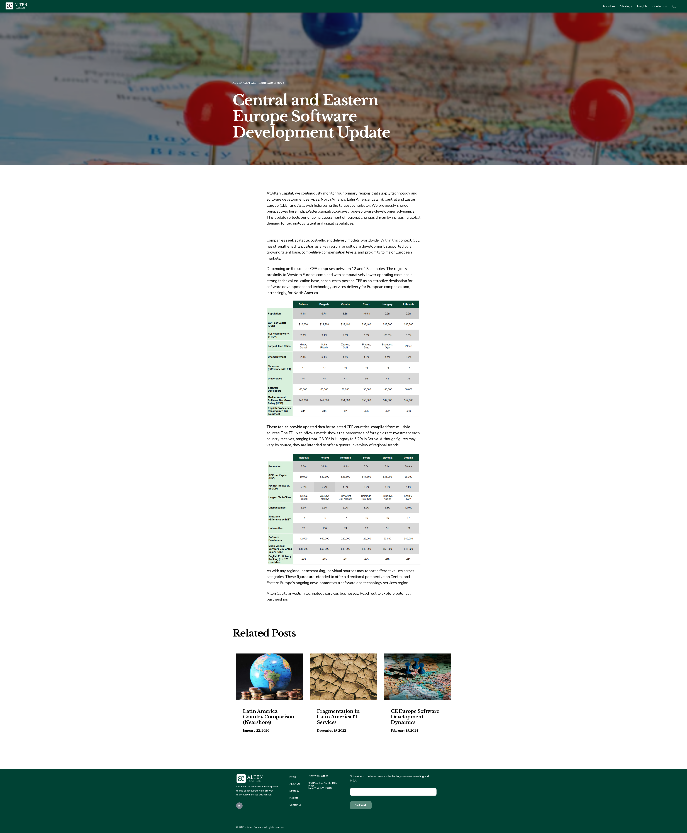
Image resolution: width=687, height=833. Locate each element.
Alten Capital (245, 82)
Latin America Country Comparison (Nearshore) (268, 716)
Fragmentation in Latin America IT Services (338, 716)
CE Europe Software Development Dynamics (415, 716)
